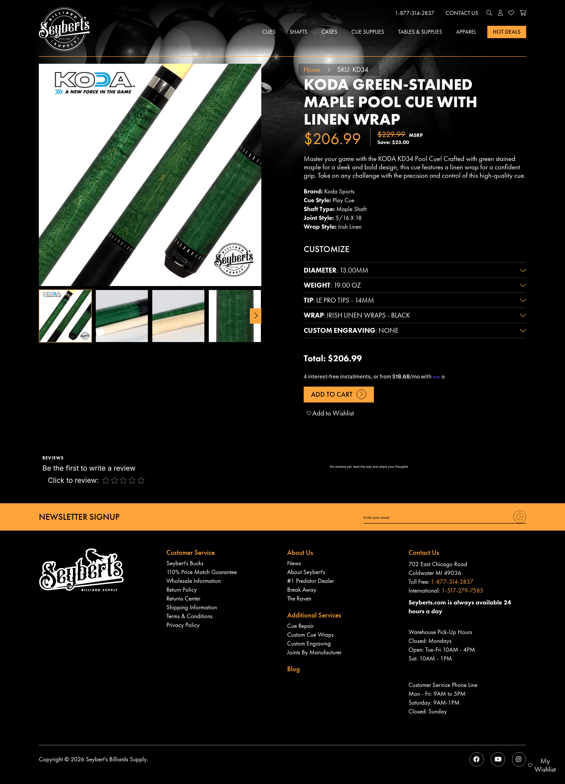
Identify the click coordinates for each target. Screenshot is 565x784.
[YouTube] (498, 759)
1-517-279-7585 (462, 590)
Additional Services (314, 615)
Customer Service (190, 552)
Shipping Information (191, 607)
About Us (300, 552)
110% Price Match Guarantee (201, 572)
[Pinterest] (519, 759)
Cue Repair (300, 626)
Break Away (301, 589)
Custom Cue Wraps (310, 634)
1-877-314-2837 (414, 13)
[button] (489, 13)
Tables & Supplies (420, 32)
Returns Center (183, 598)
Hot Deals (506, 32)
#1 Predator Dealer (310, 581)
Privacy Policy (183, 625)
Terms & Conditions (189, 616)
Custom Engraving (309, 643)
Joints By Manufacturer (314, 652)
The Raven (299, 598)
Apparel (466, 32)
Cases (329, 32)
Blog (293, 669)
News (294, 563)
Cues (268, 32)
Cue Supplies (367, 32)
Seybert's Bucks (184, 563)
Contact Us (462, 13)
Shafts (298, 32)
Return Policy (181, 589)
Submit (519, 522)
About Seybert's (306, 572)
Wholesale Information (193, 581)
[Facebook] (477, 759)
